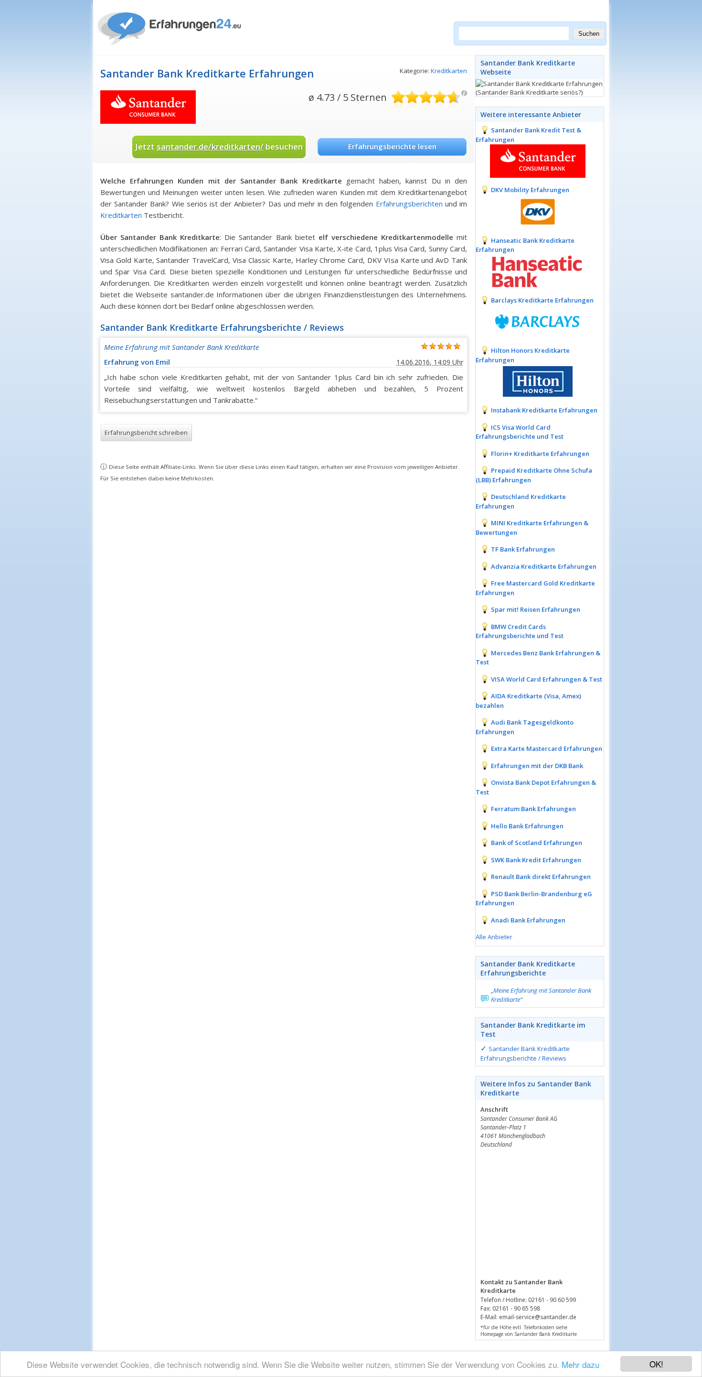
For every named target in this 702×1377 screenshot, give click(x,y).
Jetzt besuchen (219, 146)
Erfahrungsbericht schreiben (146, 432)
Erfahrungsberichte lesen (392, 146)
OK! (656, 1364)
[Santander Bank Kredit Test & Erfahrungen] (530, 160)
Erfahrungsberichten (409, 203)
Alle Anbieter (494, 936)
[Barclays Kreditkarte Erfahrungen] (530, 320)
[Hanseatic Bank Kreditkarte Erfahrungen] (530, 270)
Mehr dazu (580, 1364)
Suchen (588, 33)
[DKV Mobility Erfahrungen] (530, 210)
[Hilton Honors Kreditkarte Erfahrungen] (530, 380)
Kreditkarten (449, 70)
